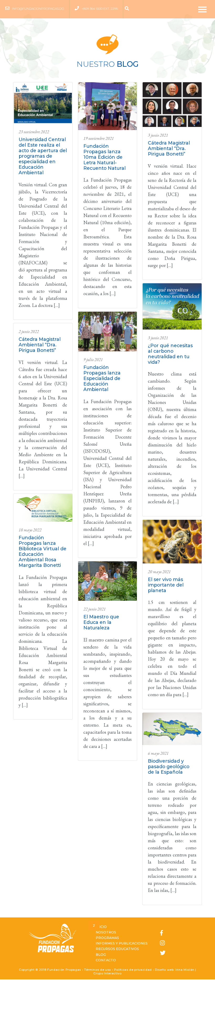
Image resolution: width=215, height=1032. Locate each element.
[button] (128, 8)
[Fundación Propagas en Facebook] (162, 933)
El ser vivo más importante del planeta (166, 585)
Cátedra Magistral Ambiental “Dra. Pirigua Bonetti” (40, 344)
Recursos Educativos (117, 949)
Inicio (101, 927)
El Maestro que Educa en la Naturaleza (101, 622)
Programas (107, 938)
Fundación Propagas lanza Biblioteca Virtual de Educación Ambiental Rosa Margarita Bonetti (42, 551)
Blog (101, 955)
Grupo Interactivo (107, 973)
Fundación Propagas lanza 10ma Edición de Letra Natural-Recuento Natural (104, 157)
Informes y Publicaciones (122, 943)
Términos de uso (97, 970)
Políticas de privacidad (133, 970)
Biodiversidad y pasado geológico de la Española (168, 766)
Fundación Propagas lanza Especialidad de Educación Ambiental (102, 378)
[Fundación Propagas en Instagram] (162, 943)
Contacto (106, 960)
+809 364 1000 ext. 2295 (100, 9)
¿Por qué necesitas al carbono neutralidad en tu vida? (170, 354)
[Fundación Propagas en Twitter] (162, 953)
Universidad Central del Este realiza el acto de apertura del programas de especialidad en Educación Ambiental (43, 156)
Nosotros (106, 932)
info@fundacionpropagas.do (38, 9)
